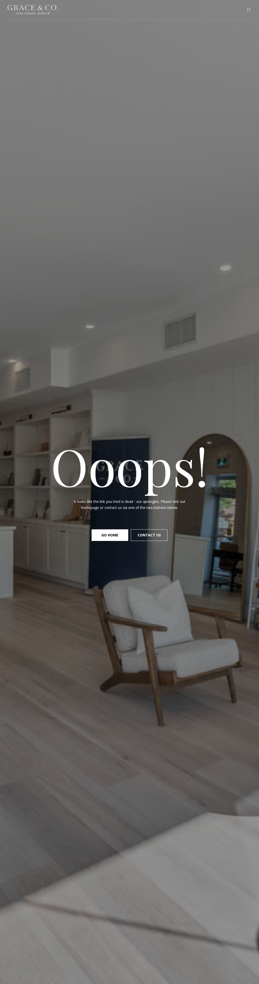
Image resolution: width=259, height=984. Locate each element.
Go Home (109, 535)
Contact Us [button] (149, 535)
